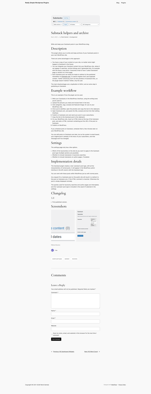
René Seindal (64, 37)
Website (53, 325)
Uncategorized (73, 37)
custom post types (57, 258)
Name (53, 310)
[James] (52, 250)
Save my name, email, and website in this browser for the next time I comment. (74, 334)
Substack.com (65, 76)
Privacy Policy (122, 384)
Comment (54, 292)
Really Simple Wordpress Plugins (37, 3)
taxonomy (74, 258)
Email (53, 318)
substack (67, 258)
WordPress (114, 384)
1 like (56, 250)
